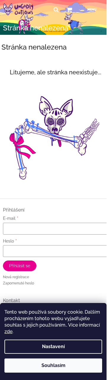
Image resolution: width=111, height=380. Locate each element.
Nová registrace (16, 277)
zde (8, 331)
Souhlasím (53, 365)
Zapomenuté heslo (18, 283)
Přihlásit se (19, 265)
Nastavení (53, 346)
